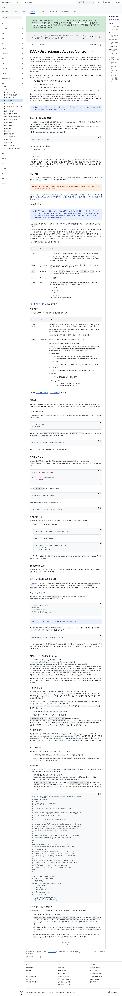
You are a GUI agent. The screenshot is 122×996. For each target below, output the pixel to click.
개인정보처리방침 (59, 992)
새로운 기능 (5, 11)
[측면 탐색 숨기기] (21, 993)
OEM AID (33, 583)
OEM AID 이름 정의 (42, 393)
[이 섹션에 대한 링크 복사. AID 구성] (40, 174)
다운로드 (28, 973)
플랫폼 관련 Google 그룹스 (65, 979)
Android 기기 (53, 11)
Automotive (65, 11)
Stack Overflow (94, 979)
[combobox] (86, 2)
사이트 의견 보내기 (71, 992)
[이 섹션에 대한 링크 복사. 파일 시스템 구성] (44, 748)
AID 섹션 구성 (69, 273)
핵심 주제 (32, 11)
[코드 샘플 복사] (101, 137)
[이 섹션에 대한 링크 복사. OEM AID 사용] (45, 457)
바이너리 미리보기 (31, 976)
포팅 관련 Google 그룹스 (64, 985)
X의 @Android (62, 967)
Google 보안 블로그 (63, 976)
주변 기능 (40, 211)
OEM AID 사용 (54, 393)
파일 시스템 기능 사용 (42, 304)
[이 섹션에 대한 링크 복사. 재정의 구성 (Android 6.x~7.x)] (59, 656)
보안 (24, 11)
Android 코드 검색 (30, 2)
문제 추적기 (93, 982)
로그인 (118, 2)
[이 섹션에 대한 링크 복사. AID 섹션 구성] (42, 309)
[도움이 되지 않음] (100, 45)
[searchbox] (12, 17)
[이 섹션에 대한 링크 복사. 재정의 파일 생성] (44, 688)
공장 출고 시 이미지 (31, 979)
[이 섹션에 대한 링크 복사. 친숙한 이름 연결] (46, 566)
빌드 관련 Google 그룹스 (64, 982)
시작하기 (15, 11)
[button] (10, 28)
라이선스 (50, 992)
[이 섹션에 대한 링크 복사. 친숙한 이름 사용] (44, 517)
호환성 (42, 11)
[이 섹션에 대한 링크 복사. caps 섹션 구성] (43, 204)
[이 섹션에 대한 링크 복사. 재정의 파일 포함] (44, 730)
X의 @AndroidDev (63, 970)
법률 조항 (44, 992)
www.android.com (95, 973)
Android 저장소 (30, 967)
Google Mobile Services (96, 976)
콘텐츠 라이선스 (52, 952)
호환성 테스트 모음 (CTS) (67, 230)
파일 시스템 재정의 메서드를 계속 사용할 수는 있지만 (64, 107)
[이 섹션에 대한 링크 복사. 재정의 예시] (40, 766)
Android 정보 (29, 992)
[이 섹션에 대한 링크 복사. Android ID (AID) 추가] (53, 118)
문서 (16, 2)
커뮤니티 (37, 992)
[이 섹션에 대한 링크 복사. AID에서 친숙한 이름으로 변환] (58, 580)
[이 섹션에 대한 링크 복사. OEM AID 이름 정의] (46, 412)
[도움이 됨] (98, 45)
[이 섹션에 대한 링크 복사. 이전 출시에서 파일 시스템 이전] (54, 907)
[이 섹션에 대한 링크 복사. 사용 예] (38, 401)
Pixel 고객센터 (93, 970)
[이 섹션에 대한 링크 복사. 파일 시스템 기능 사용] (47, 593)
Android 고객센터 (95, 967)
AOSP (31, 45)
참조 (75, 11)
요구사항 (28, 970)
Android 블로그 (62, 973)
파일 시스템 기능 (61, 224)
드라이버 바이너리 (31, 982)
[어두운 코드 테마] (99, 137)
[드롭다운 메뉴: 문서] (20, 2)
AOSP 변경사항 (38, 27)
